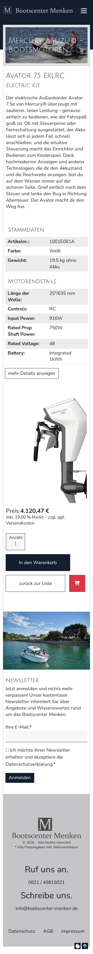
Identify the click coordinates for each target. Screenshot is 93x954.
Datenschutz (21, 931)
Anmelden (20, 777)
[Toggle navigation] (84, 11)
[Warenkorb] (77, 583)
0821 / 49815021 (46, 882)
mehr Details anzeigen (31, 373)
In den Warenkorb (38, 562)
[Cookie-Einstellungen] (77, 946)
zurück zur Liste (35, 583)
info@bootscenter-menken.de (47, 908)
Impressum (73, 931)
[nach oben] (85, 946)
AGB (48, 931)
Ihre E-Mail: (18, 727)
